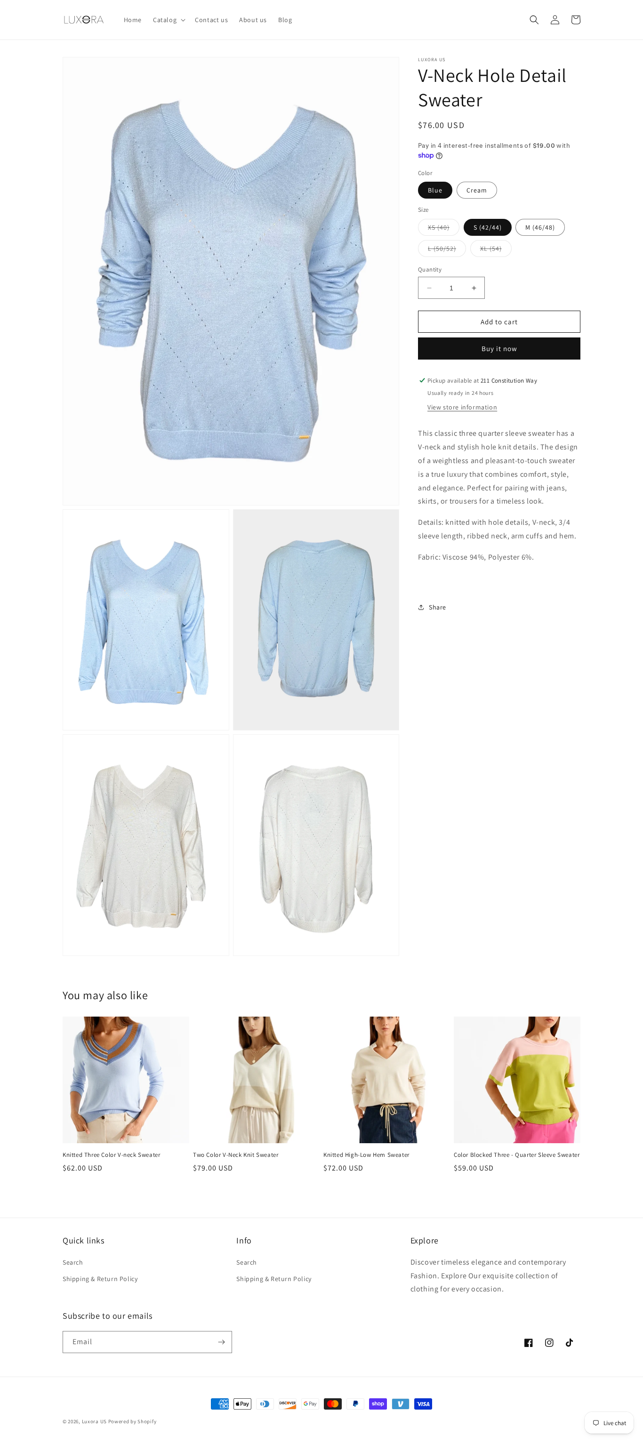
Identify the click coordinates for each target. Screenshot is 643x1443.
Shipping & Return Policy (100, 1279)
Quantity (430, 269)
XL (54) (496, 250)
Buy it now (499, 348)
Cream (476, 190)
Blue (435, 190)
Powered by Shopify (132, 1421)
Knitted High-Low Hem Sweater (366, 1155)
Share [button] (437, 606)
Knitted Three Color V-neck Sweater (111, 1155)
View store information (462, 407)
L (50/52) (447, 250)
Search (73, 1262)
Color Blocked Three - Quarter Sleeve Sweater (516, 1155)
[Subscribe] (221, 1342)
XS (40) (443, 229)
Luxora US (94, 1421)
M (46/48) (540, 227)
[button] (168, 20)
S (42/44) (488, 227)
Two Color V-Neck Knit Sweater (235, 1155)
